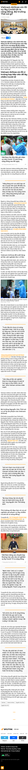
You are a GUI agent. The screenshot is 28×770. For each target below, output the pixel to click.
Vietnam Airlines (10, 702)
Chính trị (15, 733)
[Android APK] (5, 755)
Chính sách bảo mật (5, 751)
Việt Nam (3, 702)
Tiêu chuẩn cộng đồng (11, 749)
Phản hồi (3, 749)
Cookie (19, 749)
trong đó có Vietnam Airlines (14, 98)
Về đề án (3, 746)
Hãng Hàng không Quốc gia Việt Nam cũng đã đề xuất (12, 356)
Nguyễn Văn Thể (13, 441)
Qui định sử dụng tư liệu (12, 746)
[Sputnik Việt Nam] (5, 2)
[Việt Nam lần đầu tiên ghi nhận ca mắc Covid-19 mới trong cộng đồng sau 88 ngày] (14, 145)
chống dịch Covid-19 (20, 203)
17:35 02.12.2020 (5, 17)
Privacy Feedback (15, 751)
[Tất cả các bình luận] (2, 767)
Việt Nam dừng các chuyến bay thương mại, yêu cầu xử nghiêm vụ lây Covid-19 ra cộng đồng (13, 557)
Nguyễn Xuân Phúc (20, 702)
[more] (25, 164)
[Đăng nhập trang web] (22, 1)
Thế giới (9, 733)
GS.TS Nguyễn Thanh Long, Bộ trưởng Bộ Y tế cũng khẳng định (14, 518)
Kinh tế (22, 733)
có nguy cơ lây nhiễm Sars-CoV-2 (13, 230)
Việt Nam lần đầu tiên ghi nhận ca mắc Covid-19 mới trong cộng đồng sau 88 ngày (13, 159)
